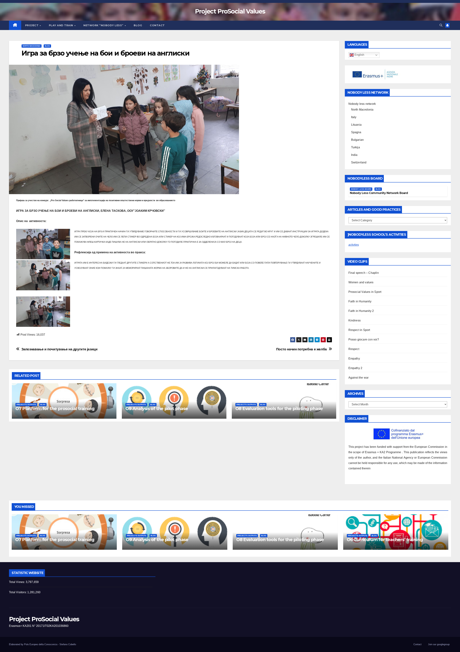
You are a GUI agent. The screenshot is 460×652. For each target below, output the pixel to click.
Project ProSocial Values (230, 11)
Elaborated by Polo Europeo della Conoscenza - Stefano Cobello (42, 644)
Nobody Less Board (361, 189)
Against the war (358, 377)
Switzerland (359, 162)
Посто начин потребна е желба (301, 349)
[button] (441, 25)
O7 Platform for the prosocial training (54, 408)
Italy (353, 117)
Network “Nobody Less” (103, 25)
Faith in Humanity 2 (361, 310)
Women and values (361, 282)
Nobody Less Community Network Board (379, 193)
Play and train (61, 25)
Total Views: (17, 582)
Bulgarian (357, 139)
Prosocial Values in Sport (364, 291)
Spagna (356, 132)
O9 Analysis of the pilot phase (156, 408)
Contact (157, 25)
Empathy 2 (355, 368)
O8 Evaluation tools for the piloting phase (279, 408)
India (354, 154)
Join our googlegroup (439, 644)
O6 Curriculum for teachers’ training (385, 539)
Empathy (354, 358)
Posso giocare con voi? (363, 339)
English (359, 54)
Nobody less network (362, 103)
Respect (353, 349)
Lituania (356, 124)
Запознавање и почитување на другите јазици (59, 349)
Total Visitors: (18, 592)
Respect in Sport (359, 329)
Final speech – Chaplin (363, 272)
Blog (138, 25)
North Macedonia (31, 46)
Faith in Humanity (359, 301)
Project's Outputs (26, 405)
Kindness (354, 320)
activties (353, 244)
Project (32, 25)
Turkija (355, 147)
